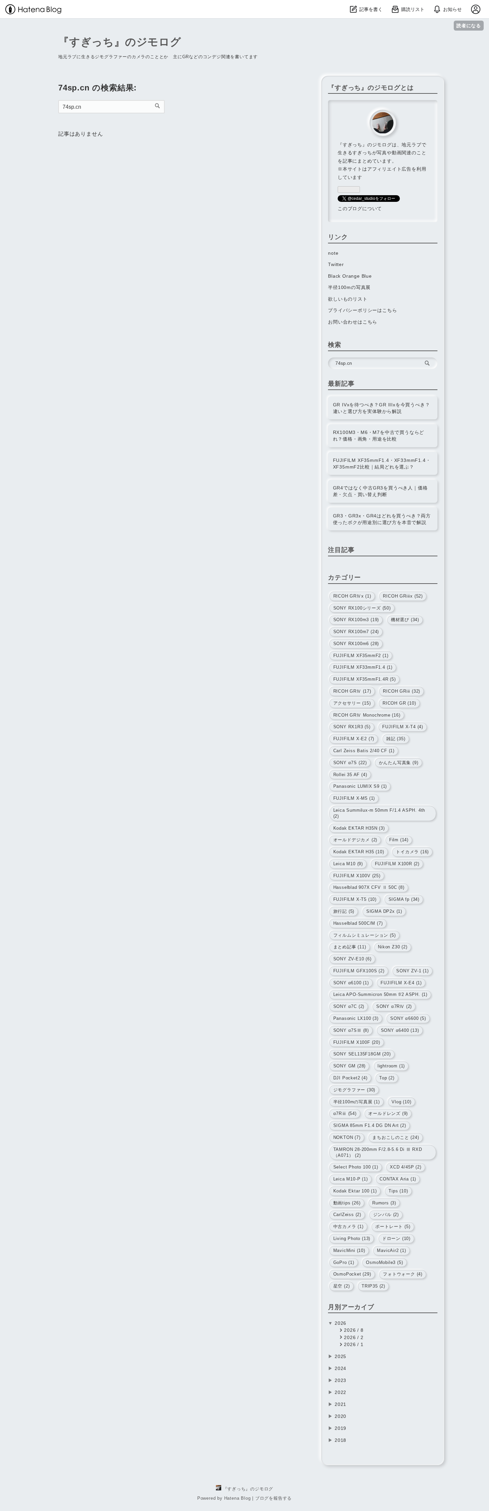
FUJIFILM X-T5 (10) (355, 899)
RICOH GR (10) (399, 703)
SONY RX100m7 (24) (356, 631)
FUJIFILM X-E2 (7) (354, 738)
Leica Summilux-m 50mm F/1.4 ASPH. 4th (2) (379, 813)
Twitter (336, 264)
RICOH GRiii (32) (401, 691)
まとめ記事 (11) (349, 946)
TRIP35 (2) (373, 1286)
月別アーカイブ (351, 1307)
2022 (340, 1392)
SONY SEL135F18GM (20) (362, 1053)
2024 (340, 1368)
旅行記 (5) (344, 911)
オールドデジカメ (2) (355, 839)
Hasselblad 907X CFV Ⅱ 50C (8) (369, 887)
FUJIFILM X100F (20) (356, 1042)
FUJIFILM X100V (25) (357, 875)
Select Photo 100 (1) (355, 1167)
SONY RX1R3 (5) (352, 726)
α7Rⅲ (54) (345, 1113)
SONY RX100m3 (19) (356, 619)
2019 (340, 1428)
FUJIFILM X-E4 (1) (401, 982)
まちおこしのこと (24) (395, 1137)
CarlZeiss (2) (347, 1214)
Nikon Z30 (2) (392, 946)
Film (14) (398, 839)
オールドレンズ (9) (388, 1113)
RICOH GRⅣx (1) (352, 596)
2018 (340, 1440)
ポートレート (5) (392, 1226)
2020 (340, 1416)
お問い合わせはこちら (352, 322)
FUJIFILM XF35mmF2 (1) (361, 655)
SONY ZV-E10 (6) (352, 958)
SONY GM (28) (349, 1065)
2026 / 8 (352, 1330)
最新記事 (341, 383)
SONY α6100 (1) (351, 982)
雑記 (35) (396, 738)
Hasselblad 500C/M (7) (358, 923)
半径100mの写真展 (349, 287)
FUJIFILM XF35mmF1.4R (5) (364, 679)
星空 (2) (341, 1286)
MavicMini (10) (349, 1250)
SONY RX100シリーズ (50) (362, 608)
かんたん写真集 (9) (398, 762)
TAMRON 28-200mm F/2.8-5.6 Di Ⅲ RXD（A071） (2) (377, 1152)
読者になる (468, 25)
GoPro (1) (343, 1262)
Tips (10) (398, 1190)
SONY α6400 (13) (400, 1030)
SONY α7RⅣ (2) (394, 1006)
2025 (340, 1356)
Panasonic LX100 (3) (356, 1018)
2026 (340, 1323)
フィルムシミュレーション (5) (364, 935)
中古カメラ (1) (348, 1226)
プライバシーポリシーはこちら (362, 310)
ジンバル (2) (386, 1214)
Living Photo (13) (352, 1238)
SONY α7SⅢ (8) (351, 1030)
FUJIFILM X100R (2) (397, 863)
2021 (340, 1404)
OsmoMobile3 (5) (384, 1262)
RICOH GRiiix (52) (403, 596)
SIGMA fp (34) (404, 899)
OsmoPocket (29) (352, 1274)
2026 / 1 (352, 1344)
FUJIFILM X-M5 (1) (354, 798)
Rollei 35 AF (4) (350, 774)
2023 (340, 1380)
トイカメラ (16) (412, 851)
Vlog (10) (401, 1101)
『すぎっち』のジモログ (119, 42)
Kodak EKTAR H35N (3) (359, 828)
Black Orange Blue (350, 276)
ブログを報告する (273, 1498)
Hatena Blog (237, 1498)
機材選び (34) (405, 619)
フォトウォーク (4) (402, 1274)
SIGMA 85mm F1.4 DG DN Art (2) (369, 1125)
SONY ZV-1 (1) (412, 970)
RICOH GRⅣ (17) (352, 691)
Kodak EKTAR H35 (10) (358, 851)
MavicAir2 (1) (391, 1250)
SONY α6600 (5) (408, 1018)
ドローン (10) (396, 1238)
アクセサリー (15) (352, 703)
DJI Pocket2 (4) (350, 1077)
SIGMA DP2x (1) (384, 911)
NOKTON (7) (347, 1137)
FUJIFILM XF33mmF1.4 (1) (363, 667)
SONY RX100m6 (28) (356, 643)
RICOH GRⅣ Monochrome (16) (367, 715)
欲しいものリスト (347, 299)
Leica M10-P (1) (350, 1178)
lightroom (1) (391, 1065)
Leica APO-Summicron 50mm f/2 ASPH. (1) (380, 994)
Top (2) (387, 1077)
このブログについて (360, 208)
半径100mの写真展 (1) (356, 1101)
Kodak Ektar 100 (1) (355, 1190)
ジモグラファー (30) (354, 1089)
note (333, 253)
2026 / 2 (352, 1337)
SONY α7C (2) (349, 1006)
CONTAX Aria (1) (398, 1178)
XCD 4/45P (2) (405, 1167)
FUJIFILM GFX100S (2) (359, 970)
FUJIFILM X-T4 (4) (402, 726)
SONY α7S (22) (350, 762)
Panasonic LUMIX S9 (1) (360, 786)
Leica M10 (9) (348, 863)
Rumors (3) (384, 1202)
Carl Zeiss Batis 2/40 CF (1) (364, 750)
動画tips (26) (347, 1202)
